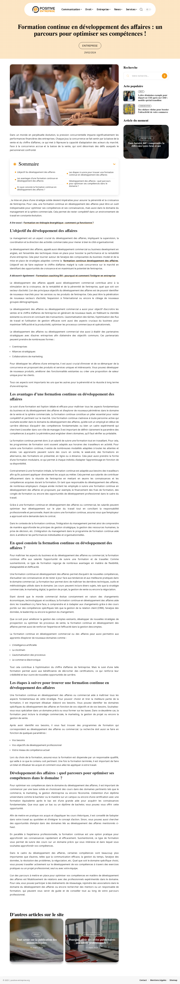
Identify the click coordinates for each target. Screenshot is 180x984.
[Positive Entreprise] (43, 9)
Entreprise (90, 45)
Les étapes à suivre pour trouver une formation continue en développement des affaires (91, 173)
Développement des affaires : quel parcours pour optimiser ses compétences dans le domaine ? (90, 183)
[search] (141, 9)
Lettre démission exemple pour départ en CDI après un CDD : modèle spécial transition (153, 97)
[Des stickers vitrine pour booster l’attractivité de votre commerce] (129, 109)
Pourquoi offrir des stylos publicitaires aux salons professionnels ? (92, 941)
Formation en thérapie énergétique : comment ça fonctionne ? (59, 222)
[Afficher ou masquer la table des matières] (77, 164)
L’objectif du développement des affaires (36, 172)
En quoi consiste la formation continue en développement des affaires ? (37, 188)
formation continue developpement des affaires (90, 260)
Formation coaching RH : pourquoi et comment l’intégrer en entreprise (75, 275)
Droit (36, 934)
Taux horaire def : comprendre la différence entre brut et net (146, 144)
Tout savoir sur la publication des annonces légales (37, 941)
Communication (92, 934)
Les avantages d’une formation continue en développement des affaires (37, 179)
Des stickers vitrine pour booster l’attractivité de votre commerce (153, 111)
